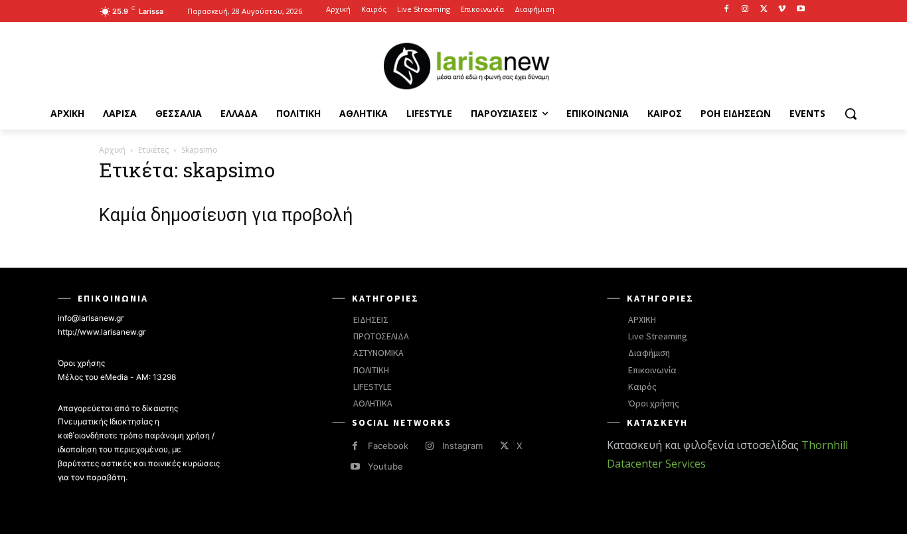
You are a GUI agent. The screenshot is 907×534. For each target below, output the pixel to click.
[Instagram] (745, 9)
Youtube (385, 466)
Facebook (388, 445)
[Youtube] (800, 9)
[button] (850, 114)
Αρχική (112, 149)
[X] (764, 9)
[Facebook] (726, 9)
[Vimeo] (781, 9)
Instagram (462, 445)
